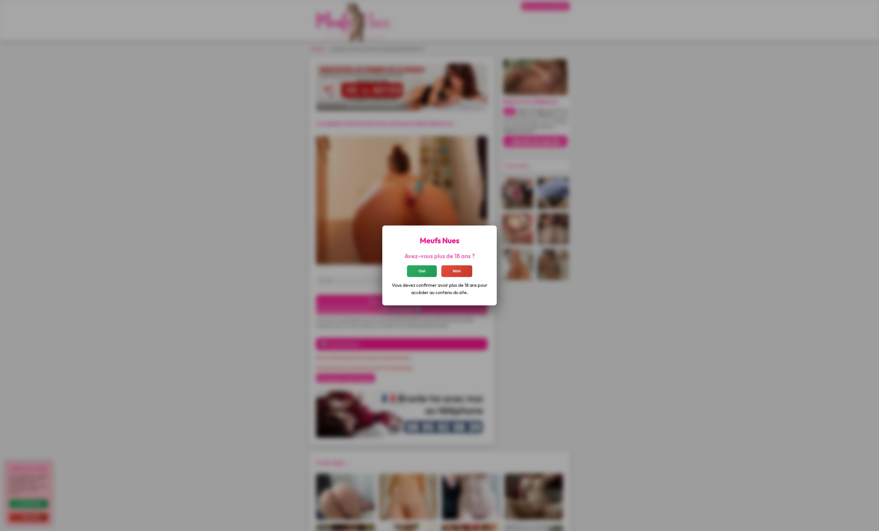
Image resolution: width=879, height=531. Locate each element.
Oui (421, 271)
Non (457, 271)
